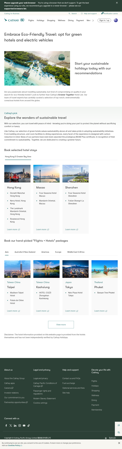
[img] (117, 3)
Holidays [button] (40, 20)
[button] (13, 229)
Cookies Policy (14, 445)
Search (74, 13)
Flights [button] (31, 20)
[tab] (18, 156)
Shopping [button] (51, 20)
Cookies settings (40, 403)
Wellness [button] (61, 20)
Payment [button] (80, 20)
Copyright (8, 438)
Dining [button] (71, 20)
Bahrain (112, 438)
